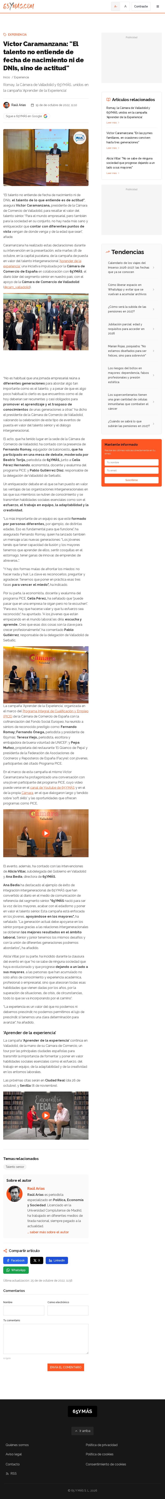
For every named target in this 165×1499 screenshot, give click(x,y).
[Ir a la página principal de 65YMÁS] (18, 6)
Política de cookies (99, 1454)
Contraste (141, 6)
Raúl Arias (18, 105)
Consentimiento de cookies (106, 1464)
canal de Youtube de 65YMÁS (52, 788)
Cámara (27, 793)
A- (115, 6)
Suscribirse (131, 480)
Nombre (7, 1302)
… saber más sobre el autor (48, 1232)
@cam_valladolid (17, 287)
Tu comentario (11, 1320)
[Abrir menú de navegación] (158, 6)
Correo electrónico (58, 1302)
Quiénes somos (17, 1445)
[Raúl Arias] (6, 105)
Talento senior (15, 1166)
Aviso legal (14, 1454)
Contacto (13, 1464)
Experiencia (17, 34)
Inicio (6, 77)
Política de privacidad (102, 1445)
